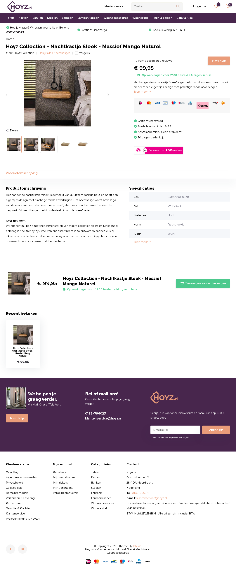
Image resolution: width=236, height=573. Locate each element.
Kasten (23, 18)
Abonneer (216, 429)
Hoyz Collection (24, 53)
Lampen (67, 18)
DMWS (137, 546)
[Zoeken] (178, 6)
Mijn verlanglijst (63, 487)
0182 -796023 (95, 413)
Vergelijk (84, 53)
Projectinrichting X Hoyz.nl (23, 518)
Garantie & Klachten (18, 508)
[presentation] (7, 95)
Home (10, 39)
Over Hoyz (13, 472)
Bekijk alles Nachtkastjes (54, 53)
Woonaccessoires (115, 18)
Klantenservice (113, 6)
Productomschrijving (22, 173)
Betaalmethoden (17, 493)
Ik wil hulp (219, 60)
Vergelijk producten (65, 493)
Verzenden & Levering (20, 498)
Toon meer (141, 91)
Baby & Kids (185, 18)
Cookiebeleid (14, 487)
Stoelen (52, 18)
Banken (37, 18)
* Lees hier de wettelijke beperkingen (169, 437)
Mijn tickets (60, 482)
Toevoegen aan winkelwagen (205, 283)
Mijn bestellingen (64, 477)
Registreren (60, 472)
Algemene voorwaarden (21, 477)
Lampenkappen (88, 18)
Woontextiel (140, 18)
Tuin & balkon (162, 18)
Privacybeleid (14, 482)
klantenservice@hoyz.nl (103, 418)
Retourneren (14, 503)
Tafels (10, 18)
